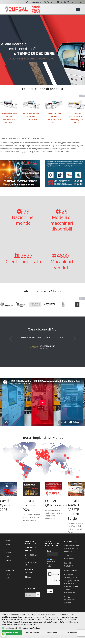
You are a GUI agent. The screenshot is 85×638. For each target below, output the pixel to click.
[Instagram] (58, 2)
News (7, 566)
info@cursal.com (71, 580)
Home (8, 554)
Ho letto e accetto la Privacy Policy (52, 572)
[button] (74, 2)
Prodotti (8, 550)
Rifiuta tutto (52, 633)
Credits (8, 588)
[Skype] (48, 2)
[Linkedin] (51, 2)
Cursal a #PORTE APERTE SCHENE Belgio (74, 519)
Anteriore (5, 49)
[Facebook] (55, 2)
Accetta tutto (12, 633)
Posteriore (80, 49)
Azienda (8, 562)
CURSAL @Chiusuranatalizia (59, 512)
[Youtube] (65, 2)
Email (49, 560)
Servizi (8, 558)
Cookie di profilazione (31, 628)
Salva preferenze (32, 633)
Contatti (8, 570)
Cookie (8, 584)
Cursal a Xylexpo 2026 (6, 514)
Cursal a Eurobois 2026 (29, 514)
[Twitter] (61, 2)
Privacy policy (72, 633)
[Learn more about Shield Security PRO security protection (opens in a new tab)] (3, 634)
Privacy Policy (10, 580)
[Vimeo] (68, 2)
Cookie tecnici (11, 628)
